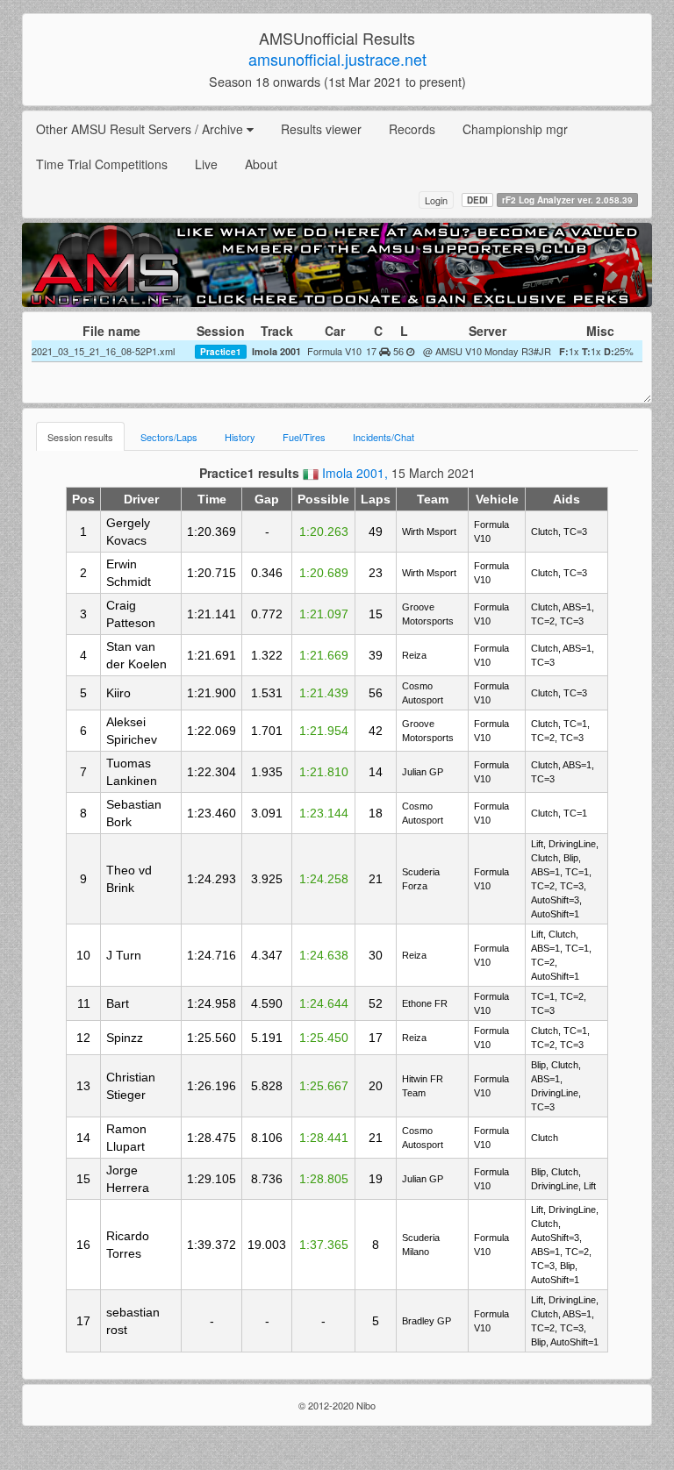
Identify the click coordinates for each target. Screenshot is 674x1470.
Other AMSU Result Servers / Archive (141, 129)
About (261, 164)
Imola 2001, (356, 473)
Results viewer (321, 129)
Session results (80, 437)
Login (436, 200)
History (240, 437)
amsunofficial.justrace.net (337, 58)
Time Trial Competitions (102, 164)
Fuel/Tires (304, 437)
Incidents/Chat (383, 437)
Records (412, 129)
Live (206, 164)
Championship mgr (515, 129)
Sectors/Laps (168, 437)
